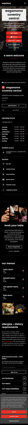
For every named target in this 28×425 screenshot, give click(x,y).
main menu (8, 271)
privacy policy (7, 408)
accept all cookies (14, 416)
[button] (25, 3)
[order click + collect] (14, 33)
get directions (12, 105)
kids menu (7, 296)
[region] (14, 409)
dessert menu (9, 279)
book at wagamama (14, 44)
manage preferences (14, 420)
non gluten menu (10, 288)
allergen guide (8, 341)
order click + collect (14, 40)
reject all (14, 411)
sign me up (14, 372)
